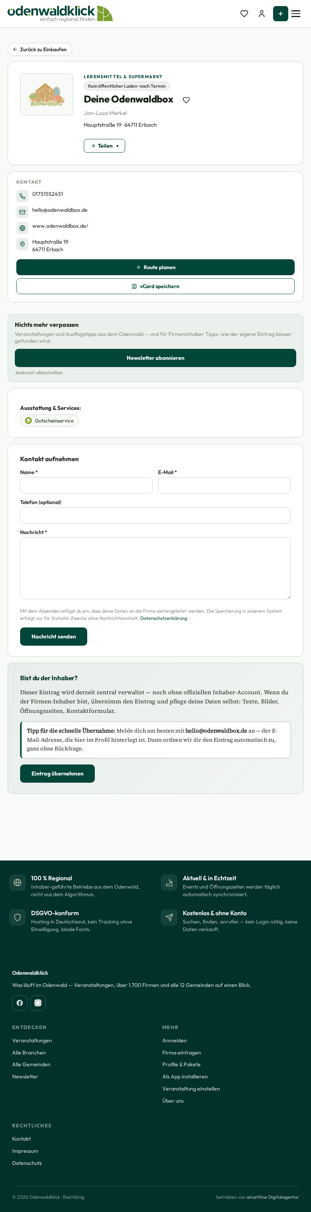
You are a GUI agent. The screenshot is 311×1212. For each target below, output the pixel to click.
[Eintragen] (280, 13)
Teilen (105, 145)
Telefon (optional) (40, 502)
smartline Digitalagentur (273, 1197)
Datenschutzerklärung (163, 618)
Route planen (160, 267)
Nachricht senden (53, 636)
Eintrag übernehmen (57, 773)
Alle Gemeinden (31, 1064)
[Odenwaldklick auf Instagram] (38, 1002)
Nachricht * (33, 532)
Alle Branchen (29, 1052)
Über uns (173, 1100)
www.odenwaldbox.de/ (60, 225)
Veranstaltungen (32, 1040)
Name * (29, 472)
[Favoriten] (244, 13)
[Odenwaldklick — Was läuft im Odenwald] (60, 14)
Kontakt (21, 1138)
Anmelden (174, 1040)
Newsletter (25, 1076)
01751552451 (47, 194)
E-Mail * (167, 472)
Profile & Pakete (181, 1064)
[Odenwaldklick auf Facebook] (19, 1002)
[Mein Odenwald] (261, 13)
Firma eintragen (181, 1052)
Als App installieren (185, 1076)
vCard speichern (159, 286)
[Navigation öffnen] (295, 13)
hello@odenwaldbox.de (60, 209)
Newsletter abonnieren (155, 358)
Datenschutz (27, 1163)
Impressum (25, 1150)
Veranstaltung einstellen (191, 1088)
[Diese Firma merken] (186, 100)
